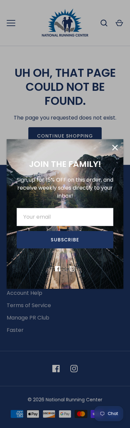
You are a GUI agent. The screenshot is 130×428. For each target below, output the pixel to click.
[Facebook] (57, 268)
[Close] (115, 147)
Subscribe (65, 239)
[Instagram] (72, 268)
